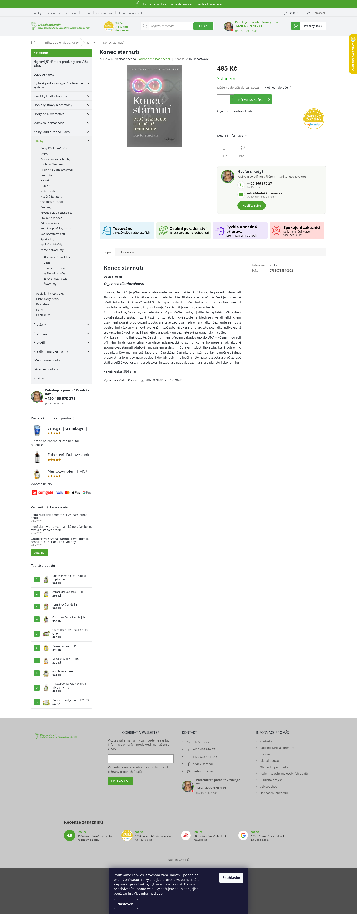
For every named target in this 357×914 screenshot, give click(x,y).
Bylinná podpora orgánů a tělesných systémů (59, 85)
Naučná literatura (51, 196)
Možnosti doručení (277, 87)
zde (160, 893)
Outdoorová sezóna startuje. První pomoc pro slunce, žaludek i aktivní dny (60, 540)
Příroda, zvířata (49, 223)
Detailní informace (230, 135)
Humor (44, 186)
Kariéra (86, 13)
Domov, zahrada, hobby (55, 159)
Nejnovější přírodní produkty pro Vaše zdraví (61, 63)
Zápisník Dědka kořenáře (62, 13)
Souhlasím (231, 877)
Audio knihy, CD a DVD (50, 293)
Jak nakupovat (104, 13)
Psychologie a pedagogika (56, 212)
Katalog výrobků (178, 860)
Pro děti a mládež (51, 218)
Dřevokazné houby (47, 360)
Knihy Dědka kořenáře (54, 148)
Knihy (39, 141)
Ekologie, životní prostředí (56, 170)
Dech (47, 262)
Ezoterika (46, 175)
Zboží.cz (202, 839)
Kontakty (36, 13)
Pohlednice (43, 315)
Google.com (262, 839)
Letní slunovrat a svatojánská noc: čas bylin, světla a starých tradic (61, 528)
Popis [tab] (107, 252)
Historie (45, 180)
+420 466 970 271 (248, 26)
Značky (39, 378)
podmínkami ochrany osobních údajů (138, 769)
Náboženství (48, 191)
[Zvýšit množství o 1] (232, 97)
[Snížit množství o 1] (232, 101)
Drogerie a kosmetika (49, 114)
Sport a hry (47, 239)
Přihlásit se (120, 781)
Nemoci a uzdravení (56, 268)
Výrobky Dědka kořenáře (51, 96)
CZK (292, 13)
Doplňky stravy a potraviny (53, 105)
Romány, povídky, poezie (55, 228)
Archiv (39, 553)
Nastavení (125, 904)
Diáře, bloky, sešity (47, 299)
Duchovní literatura (52, 164)
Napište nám (251, 206)
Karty (39, 309)
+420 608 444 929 (205, 757)
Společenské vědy (51, 244)
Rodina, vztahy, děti (52, 234)
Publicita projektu (272, 780)
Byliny (44, 154)
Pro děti (39, 342)
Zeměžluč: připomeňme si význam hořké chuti (59, 516)
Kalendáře (42, 304)
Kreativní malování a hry (51, 351)
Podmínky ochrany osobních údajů (284, 774)
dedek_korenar (203, 764)
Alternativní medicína (57, 257)
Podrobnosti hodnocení (154, 59)
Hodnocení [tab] (127, 252)
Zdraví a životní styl (52, 250)
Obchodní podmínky (274, 767)
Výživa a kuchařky (55, 273)
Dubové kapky (44, 74)
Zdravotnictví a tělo (56, 279)
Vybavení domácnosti (49, 123)
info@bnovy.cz (203, 742)
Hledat (203, 26)
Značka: (192, 59)
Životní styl (50, 284)
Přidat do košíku (250, 100)
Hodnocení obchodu (130, 13)
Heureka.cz (145, 839)
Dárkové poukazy (46, 369)
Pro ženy (45, 207)
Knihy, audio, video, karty (52, 132)
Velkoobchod (268, 786)
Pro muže (40, 333)
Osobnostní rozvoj (51, 202)
